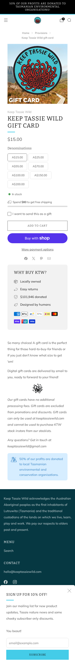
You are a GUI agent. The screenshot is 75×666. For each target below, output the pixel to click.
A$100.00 (18, 175)
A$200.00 (18, 184)
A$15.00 (17, 157)
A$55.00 (17, 166)
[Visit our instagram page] (14, 582)
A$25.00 (38, 157)
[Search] (69, 20)
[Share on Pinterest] (41, 258)
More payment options (38, 249)
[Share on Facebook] (26, 258)
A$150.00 (40, 175)
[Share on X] (33, 258)
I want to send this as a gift (31, 214)
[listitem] (37, 7)
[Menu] (6, 20)
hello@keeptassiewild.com (22, 572)
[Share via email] (49, 258)
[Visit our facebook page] (5, 582)
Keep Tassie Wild (19, 112)
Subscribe (37, 654)
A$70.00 (38, 166)
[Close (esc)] (69, 590)
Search (9, 551)
